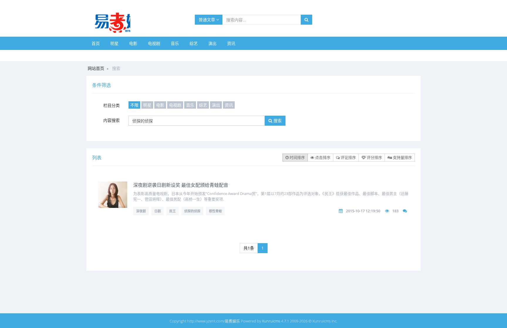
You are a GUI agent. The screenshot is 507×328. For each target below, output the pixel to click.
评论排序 (348, 157)
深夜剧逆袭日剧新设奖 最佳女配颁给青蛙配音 (180, 185)
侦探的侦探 (192, 211)
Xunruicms (271, 321)
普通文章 (207, 19)
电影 (133, 43)
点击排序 (322, 157)
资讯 (231, 43)
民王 (172, 211)
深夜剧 (141, 211)
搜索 (277, 120)
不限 (134, 105)
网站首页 (96, 68)
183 (395, 210)
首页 (96, 43)
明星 (114, 43)
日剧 (157, 211)
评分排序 (374, 157)
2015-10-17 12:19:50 (363, 210)
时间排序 (297, 157)
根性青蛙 (215, 211)
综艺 (194, 43)
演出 (212, 43)
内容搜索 (111, 120)
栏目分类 (111, 105)
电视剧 (154, 43)
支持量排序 (402, 157)
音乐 (175, 43)
